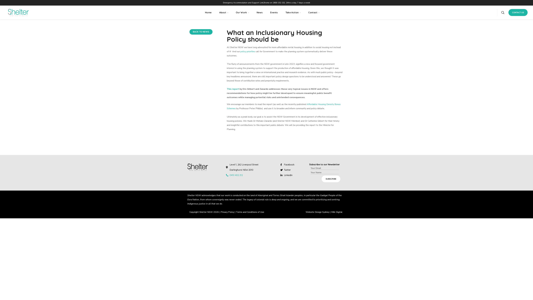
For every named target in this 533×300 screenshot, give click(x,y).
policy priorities (247, 51)
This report (233, 89)
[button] (502, 12)
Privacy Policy (227, 212)
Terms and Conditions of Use (250, 212)
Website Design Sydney (317, 212)
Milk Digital (336, 212)
